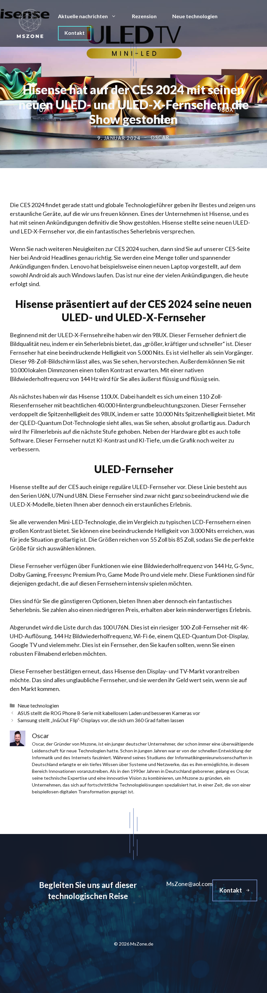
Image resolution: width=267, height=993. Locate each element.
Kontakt (74, 33)
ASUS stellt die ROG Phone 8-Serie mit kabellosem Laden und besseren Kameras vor (109, 713)
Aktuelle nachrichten (83, 16)
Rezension (144, 16)
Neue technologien (195, 16)
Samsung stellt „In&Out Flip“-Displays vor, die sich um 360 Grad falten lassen (101, 720)
